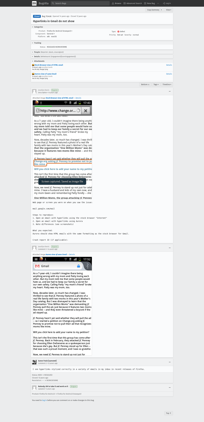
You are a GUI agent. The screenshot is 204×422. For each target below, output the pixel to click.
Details (169, 65)
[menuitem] (116, 3)
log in (44, 400)
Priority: (112, 35)
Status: (43, 47)
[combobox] (80, 3)
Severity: (127, 35)
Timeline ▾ (167, 84)
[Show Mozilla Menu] (34, 3)
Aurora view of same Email (45, 74)
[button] (166, 3)
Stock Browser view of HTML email (48, 65)
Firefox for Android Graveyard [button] (59, 31)
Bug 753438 (46, 16)
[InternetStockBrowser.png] (62, 149)
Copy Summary (153, 10)
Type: (114, 31)
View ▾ (168, 10)
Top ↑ (168, 413)
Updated (41, 389)
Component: (40, 34)
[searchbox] (80, 3)
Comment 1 (42, 249)
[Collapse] (170, 91)
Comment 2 (42, 363)
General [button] (51, 34)
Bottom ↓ (145, 84)
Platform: (42, 36)
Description (42, 93)
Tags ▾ (156, 84)
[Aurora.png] (62, 306)
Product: (42, 31)
